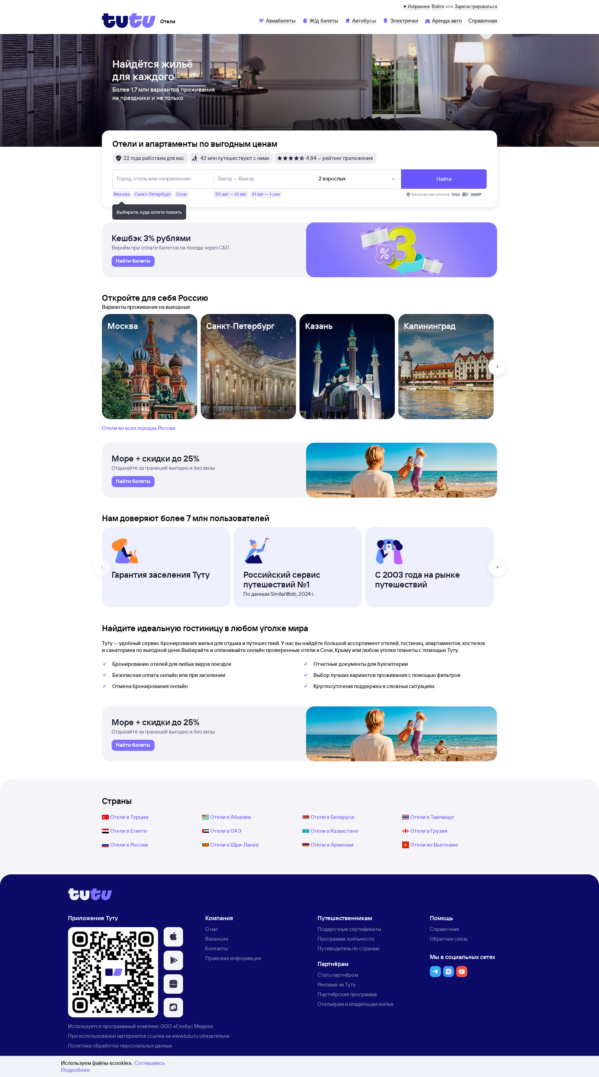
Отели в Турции (129, 817)
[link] (133, 261)
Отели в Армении (332, 844)
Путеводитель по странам (348, 948)
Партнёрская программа (347, 994)
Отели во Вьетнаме (434, 844)
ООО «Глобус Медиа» (186, 1026)
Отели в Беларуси (332, 817)
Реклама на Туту (337, 984)
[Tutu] (129, 20)
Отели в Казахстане (334, 831)
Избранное (419, 6)
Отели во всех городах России (138, 428)
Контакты (216, 948)
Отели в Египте (128, 831)
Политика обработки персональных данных (120, 1045)
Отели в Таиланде (432, 817)
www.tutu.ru (185, 1036)
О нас (211, 929)
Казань (318, 326)
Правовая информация (233, 958)
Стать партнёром (338, 975)
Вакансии (216, 938)
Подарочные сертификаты (349, 929)
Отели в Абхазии (230, 817)
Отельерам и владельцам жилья (355, 1004)
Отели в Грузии (429, 831)
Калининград (429, 326)
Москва (122, 326)
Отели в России (129, 844)
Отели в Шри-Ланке (234, 844)
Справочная (444, 929)
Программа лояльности (346, 938)
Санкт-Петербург (240, 326)
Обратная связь (449, 938)
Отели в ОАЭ (225, 831)
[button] (173, 937)
